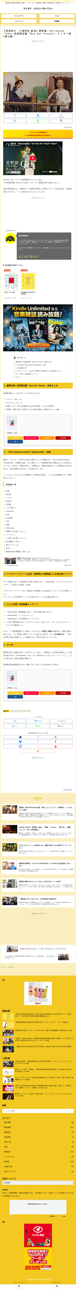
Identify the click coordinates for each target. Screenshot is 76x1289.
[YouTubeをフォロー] (34, 256)
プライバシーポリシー (19, 1282)
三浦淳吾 (23, 711)
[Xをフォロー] (23, 256)
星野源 (7, 711)
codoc (64, 1216)
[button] (61, 121)
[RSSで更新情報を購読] (37, 256)
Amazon (47, 438)
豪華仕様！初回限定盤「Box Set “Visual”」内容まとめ (34, 362)
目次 (18, 358)
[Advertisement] (38, 56)
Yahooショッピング (31, 438)
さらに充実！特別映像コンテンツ (27, 374)
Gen (30, 711)
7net (15, 441)
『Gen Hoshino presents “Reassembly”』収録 (31, 365)
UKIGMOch (23, 236)
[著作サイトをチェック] (20, 256)
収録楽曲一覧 (22, 368)
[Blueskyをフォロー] (25, 256)
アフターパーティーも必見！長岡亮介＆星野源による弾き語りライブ (39, 371)
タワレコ (15, 438)
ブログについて (56, 1282)
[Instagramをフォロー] (31, 256)
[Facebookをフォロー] (28, 256)
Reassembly (15, 711)
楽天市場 (63, 438)
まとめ (18, 377)
